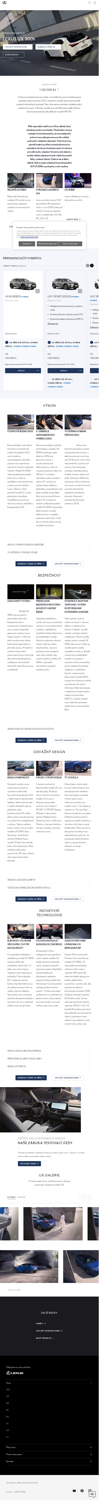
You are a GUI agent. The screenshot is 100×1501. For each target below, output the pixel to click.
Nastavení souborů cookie (70, 244)
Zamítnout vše (27, 244)
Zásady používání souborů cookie (29, 237)
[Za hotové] (58, 89)
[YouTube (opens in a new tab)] (74, 1490)
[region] (49, 236)
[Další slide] (88, 1197)
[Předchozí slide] (82, 1197)
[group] (53, 1223)
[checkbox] (6, 342)
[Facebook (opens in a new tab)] (82, 1490)
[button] (9, 2)
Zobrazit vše (53, 323)
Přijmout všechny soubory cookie (47, 244)
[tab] (11, 1197)
